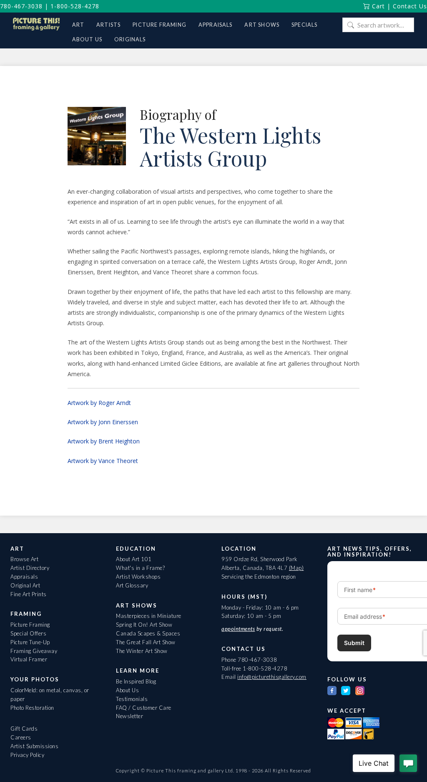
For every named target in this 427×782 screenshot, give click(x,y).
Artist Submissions (34, 746)
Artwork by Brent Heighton (104, 441)
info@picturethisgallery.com (271, 676)
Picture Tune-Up (30, 642)
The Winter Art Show (142, 651)
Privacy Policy (27, 755)
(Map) (296, 567)
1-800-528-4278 (74, 6)
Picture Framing (30, 624)
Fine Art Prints (28, 594)
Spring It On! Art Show (144, 624)
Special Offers (28, 633)
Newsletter (129, 716)
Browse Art (24, 559)
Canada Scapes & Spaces (148, 633)
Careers (20, 737)
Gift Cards (24, 728)
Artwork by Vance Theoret (103, 461)
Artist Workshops (138, 576)
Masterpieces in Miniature (148, 615)
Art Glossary (132, 585)
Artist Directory (29, 567)
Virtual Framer (28, 659)
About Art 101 (134, 559)
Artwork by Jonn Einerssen (103, 422)
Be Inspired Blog (136, 681)
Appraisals (24, 576)
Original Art (25, 585)
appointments (238, 628)
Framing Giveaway (33, 651)
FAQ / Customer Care (143, 707)
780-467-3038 (21, 6)
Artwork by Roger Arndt (99, 403)
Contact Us (410, 6)
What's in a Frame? (140, 567)
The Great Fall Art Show (146, 642)
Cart (377, 6)
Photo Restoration (32, 707)
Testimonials (132, 699)
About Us (127, 690)
